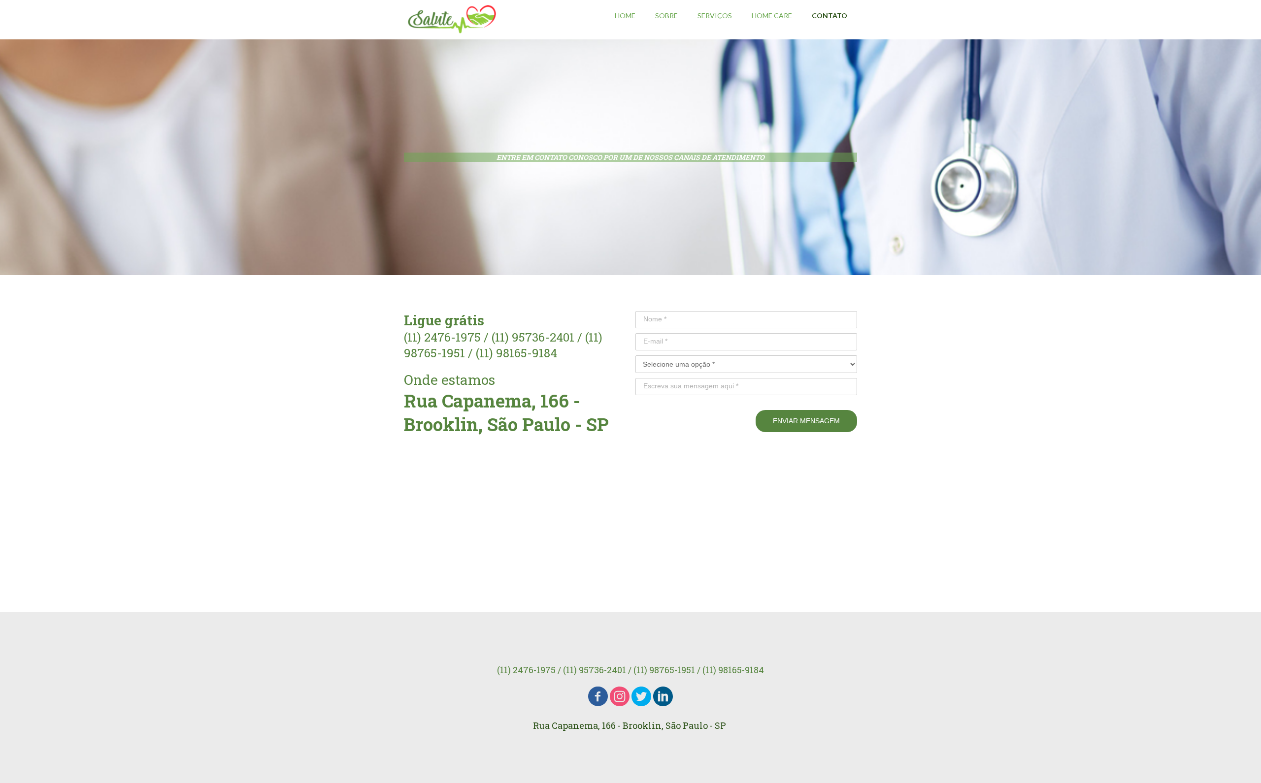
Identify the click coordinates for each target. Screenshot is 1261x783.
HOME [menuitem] (625, 15)
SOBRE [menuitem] (666, 15)
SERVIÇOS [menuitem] (714, 15)
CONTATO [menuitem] (829, 15)
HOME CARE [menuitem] (772, 15)
